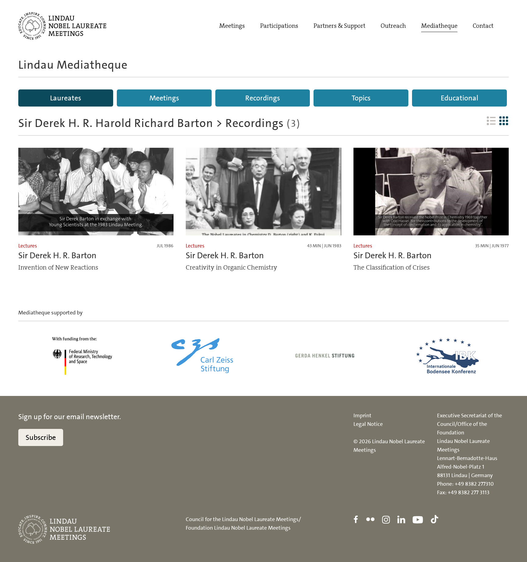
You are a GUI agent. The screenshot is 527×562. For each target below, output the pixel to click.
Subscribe (41, 437)
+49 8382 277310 (474, 484)
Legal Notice (368, 424)
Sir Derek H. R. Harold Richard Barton (115, 123)
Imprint (362, 415)
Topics (361, 98)
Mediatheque (439, 26)
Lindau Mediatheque (72, 64)
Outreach (393, 26)
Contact (483, 26)
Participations (279, 26)
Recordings (262, 98)
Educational (459, 98)
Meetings (232, 26)
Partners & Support (339, 26)
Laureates (65, 98)
